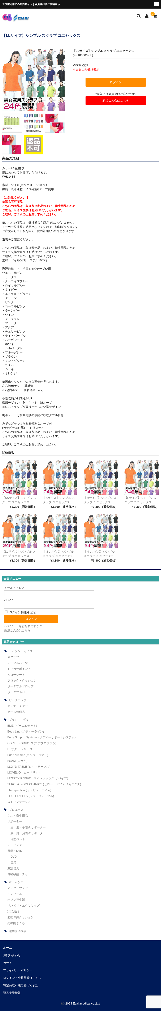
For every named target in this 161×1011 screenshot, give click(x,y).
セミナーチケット (19, 706)
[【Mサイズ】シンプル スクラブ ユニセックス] (101, 477)
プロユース (16, 809)
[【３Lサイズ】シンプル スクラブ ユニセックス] (60, 531)
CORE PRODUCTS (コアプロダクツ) (31, 743)
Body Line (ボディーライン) (25, 731)
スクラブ (13, 657)
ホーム (7, 947)
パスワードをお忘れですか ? (23, 626)
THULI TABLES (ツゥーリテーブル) (30, 796)
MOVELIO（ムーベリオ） (24, 772)
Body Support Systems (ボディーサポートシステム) (41, 737)
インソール (14, 894)
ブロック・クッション (22, 680)
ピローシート (16, 674)
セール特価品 (16, 711)
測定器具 (13, 868)
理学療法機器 (17, 931)
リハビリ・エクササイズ (23, 905)
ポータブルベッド (19, 692)
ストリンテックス (19, 801)
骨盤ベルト (17, 839)
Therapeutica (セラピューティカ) (29, 790)
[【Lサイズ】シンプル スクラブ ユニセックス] (141, 477)
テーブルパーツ (17, 663)
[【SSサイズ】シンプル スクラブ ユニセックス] (19, 477)
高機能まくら (16, 923)
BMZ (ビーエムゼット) (22, 725)
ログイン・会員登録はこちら (22, 977)
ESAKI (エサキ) (17, 760)
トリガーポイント (19, 668)
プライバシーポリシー (17, 970)
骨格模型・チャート (20, 874)
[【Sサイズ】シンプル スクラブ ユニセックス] (60, 477)
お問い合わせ (12, 955)
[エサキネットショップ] (15, 19)
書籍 (13, 862)
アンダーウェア (17, 888)
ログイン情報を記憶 (22, 612)
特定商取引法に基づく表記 (20, 985)
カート (7, 962)
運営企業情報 (12, 992)
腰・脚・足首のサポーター (28, 833)
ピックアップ (17, 700)
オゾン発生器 (16, 899)
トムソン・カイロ (20, 651)
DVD (13, 856)
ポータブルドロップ (20, 686)
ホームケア (16, 882)
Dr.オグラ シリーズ (19, 749)
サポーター (14, 821)
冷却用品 (13, 911)
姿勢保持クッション (20, 917)
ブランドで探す (19, 719)
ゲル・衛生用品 (17, 815)
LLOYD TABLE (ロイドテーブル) (28, 766)
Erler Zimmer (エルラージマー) (27, 755)
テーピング (14, 845)
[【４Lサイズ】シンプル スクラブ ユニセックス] (101, 531)
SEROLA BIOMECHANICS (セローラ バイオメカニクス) (44, 784)
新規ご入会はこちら (116, 100)
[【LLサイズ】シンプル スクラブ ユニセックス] (19, 531)
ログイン (116, 82)
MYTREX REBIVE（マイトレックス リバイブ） (38, 778)
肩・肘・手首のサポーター (28, 827)
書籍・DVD (14, 850)
